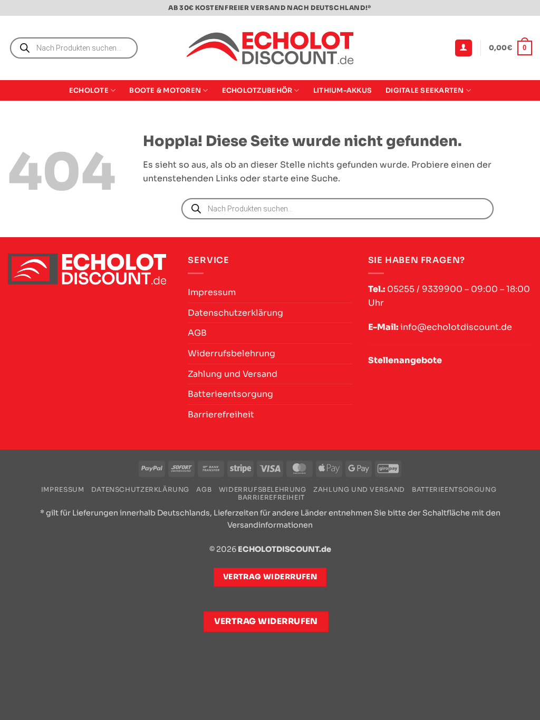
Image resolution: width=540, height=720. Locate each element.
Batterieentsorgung (230, 394)
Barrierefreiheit (221, 414)
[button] (463, 48)
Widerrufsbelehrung (231, 353)
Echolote (89, 90)
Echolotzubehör (257, 90)
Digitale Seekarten (424, 90)
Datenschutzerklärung (235, 312)
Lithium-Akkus (342, 90)
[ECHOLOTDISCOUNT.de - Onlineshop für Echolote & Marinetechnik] (270, 48)
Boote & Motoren (165, 90)
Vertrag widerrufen (266, 621)
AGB (197, 332)
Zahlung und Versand (232, 374)
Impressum (212, 292)
